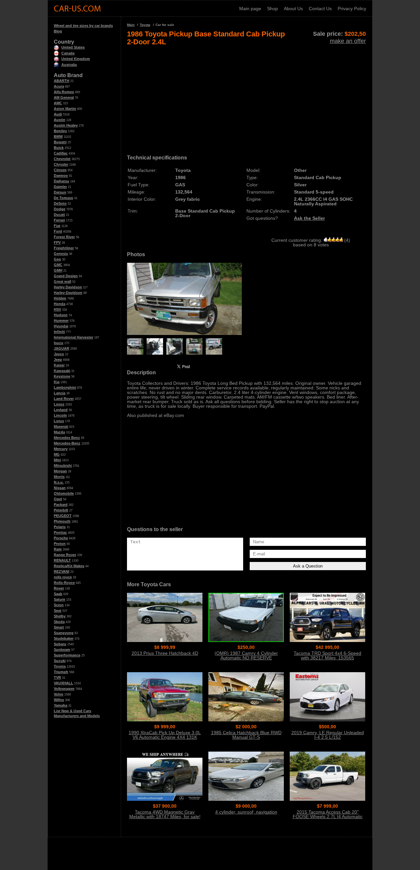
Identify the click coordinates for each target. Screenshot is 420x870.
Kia (56, 382)
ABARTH (61, 81)
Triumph (61, 672)
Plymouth (62, 521)
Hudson (61, 315)
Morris (59, 477)
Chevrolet (62, 159)
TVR (57, 677)
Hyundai (61, 326)
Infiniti (59, 332)
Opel (58, 499)
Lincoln (60, 415)
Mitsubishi (63, 465)
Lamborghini (65, 387)
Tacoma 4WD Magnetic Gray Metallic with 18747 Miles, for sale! (164, 814)
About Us (293, 8)
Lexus (59, 404)
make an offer (348, 41)
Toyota (60, 666)
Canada (67, 53)
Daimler (60, 187)
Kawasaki (62, 371)
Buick (59, 148)
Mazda (59, 432)
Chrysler (61, 164)
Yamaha (60, 705)
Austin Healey (66, 125)
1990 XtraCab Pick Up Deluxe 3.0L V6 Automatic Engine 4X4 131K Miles (165, 737)
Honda (59, 304)
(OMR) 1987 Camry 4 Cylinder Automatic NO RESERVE (246, 655)
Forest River (64, 237)
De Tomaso (63, 198)
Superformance (67, 655)
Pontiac (60, 532)
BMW (58, 136)
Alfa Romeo (64, 92)
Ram (58, 549)
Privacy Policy (352, 8)
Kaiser (59, 365)
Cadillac (61, 153)
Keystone (62, 376)
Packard (61, 505)
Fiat (57, 226)
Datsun (60, 192)
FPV (57, 242)
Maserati (61, 426)
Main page (250, 8)
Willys (59, 700)
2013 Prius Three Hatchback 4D (165, 653)
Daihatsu (61, 181)
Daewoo (61, 175)
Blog (58, 31)
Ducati (59, 215)
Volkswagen (64, 689)
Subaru (60, 644)
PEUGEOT (63, 516)
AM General (64, 97)
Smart (59, 627)
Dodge (59, 209)
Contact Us (320, 8)
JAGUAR (61, 348)
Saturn (59, 599)
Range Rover (65, 555)
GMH (58, 270)
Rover (59, 588)
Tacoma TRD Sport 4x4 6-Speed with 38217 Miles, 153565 (327, 655)
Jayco (59, 354)
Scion (59, 605)
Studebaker (64, 638)
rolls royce (63, 577)
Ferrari (59, 220)
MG (57, 454)
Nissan (60, 488)
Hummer (61, 320)
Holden (60, 298)
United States (73, 47)
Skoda (59, 622)
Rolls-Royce (64, 583)
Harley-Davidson (68, 293)
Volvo (58, 694)
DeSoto (60, 203)
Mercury (61, 449)
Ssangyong (64, 633)
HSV (57, 309)
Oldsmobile (64, 493)
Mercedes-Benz (67, 443)
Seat (57, 610)
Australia (69, 65)
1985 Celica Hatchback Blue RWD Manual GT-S (246, 734)
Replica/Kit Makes (69, 566)
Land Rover (64, 399)
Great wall (62, 281)
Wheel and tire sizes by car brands (83, 26)
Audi (58, 114)
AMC (58, 103)
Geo (57, 259)
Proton (60, 544)
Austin (59, 120)
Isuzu (58, 343)
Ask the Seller (309, 218)
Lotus (59, 421)
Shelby (60, 616)
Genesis (61, 254)
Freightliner (64, 248)
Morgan (60, 471)
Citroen (60, 170)
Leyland (61, 410)
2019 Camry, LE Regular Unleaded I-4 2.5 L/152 (327, 734)
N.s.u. (59, 482)
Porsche (61, 538)
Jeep (58, 360)
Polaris (60, 527)
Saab (58, 594)
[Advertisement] (246, 98)
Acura (59, 86)
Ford (58, 231)
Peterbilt (61, 510)
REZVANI (61, 571)
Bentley (60, 131)
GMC (58, 265)
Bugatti (60, 142)
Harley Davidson (68, 287)
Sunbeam (62, 650)
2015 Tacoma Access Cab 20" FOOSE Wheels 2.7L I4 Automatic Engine (328, 816)
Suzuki (60, 661)
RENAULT (62, 560)
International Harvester (73, 337)
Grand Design (66, 276)
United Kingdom (75, 59)
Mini (57, 460)
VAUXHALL (63, 683)
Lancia (59, 393)
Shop (272, 8)
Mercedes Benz (67, 438)
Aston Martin (65, 109)
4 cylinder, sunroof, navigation (246, 812)
